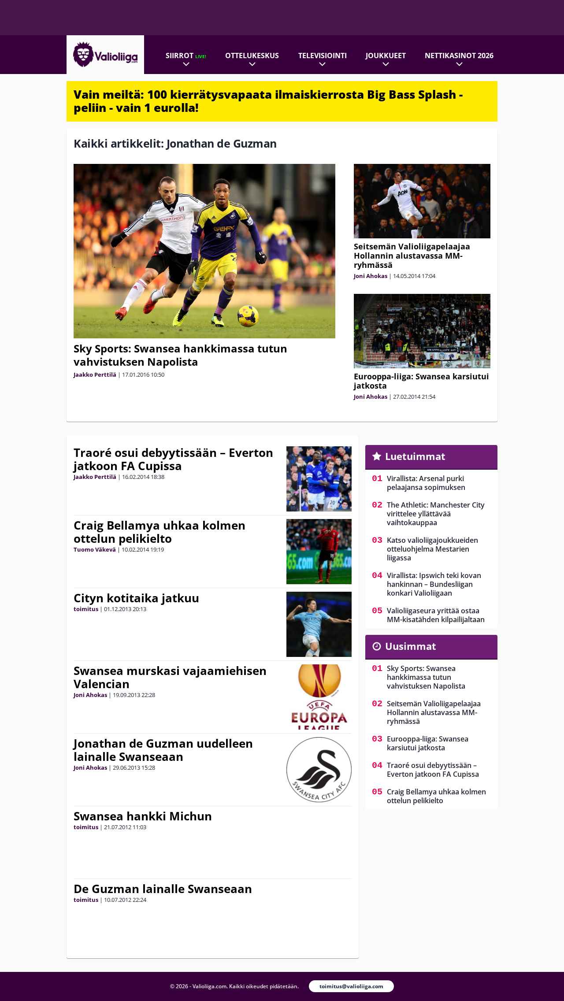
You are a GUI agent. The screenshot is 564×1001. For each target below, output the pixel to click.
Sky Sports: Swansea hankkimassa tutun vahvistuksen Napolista (180, 355)
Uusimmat (410, 646)
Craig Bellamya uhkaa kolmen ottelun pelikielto (159, 531)
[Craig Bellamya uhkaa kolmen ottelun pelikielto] (319, 551)
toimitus (86, 609)
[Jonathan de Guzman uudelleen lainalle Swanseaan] (319, 769)
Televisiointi (322, 55)
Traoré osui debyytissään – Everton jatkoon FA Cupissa (173, 459)
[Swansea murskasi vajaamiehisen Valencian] (319, 697)
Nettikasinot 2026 (459, 55)
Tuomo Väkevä (95, 549)
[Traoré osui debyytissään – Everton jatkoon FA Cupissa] (319, 479)
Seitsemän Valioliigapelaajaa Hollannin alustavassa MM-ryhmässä (412, 255)
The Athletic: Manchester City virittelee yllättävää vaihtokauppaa (436, 513)
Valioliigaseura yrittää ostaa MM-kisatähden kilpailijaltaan (436, 615)
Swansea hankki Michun (143, 816)
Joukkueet (386, 55)
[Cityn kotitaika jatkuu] (319, 624)
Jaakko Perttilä (95, 374)
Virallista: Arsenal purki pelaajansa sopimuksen (426, 483)
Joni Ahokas (370, 276)
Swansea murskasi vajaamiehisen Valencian (170, 677)
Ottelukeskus (252, 55)
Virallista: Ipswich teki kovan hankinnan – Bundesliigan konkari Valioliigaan (434, 584)
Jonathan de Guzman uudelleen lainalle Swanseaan (163, 749)
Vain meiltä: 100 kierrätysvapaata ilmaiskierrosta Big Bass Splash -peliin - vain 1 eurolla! (268, 100)
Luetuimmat (415, 456)
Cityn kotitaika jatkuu (136, 598)
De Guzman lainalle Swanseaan (163, 889)
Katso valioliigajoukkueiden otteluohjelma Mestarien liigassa (432, 549)
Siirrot (186, 55)
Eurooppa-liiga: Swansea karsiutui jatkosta (421, 381)
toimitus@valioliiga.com (351, 986)
